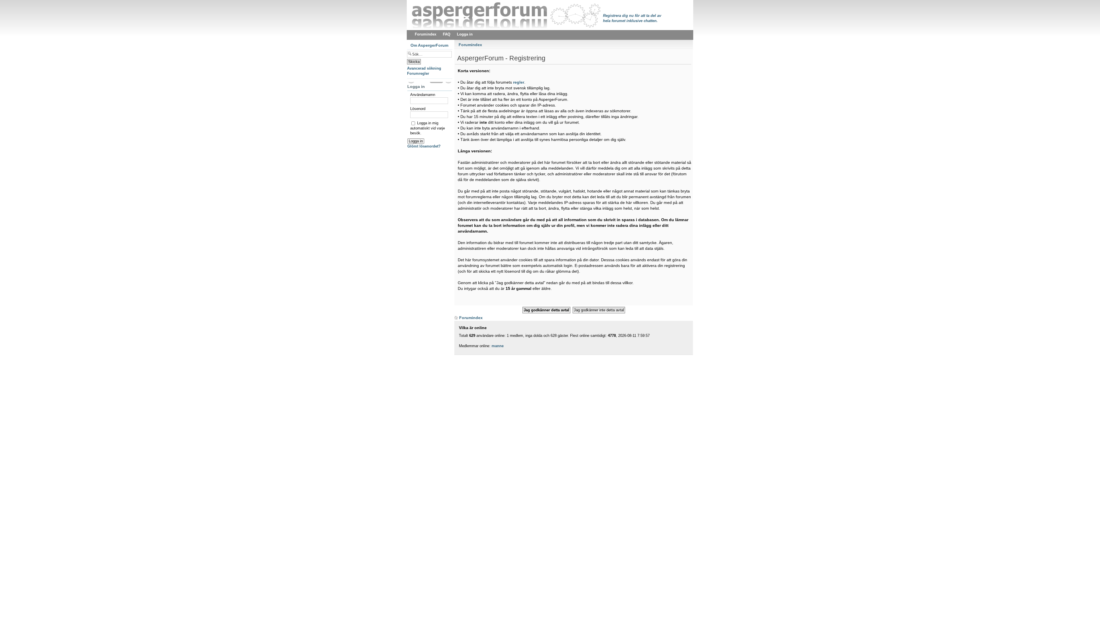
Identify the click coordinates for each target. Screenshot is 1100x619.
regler (518, 82)
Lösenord (417, 109)
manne (498, 346)
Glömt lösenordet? (424, 146)
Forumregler (418, 73)
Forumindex (470, 44)
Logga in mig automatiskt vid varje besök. (427, 128)
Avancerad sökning (424, 68)
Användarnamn (422, 95)
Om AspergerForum (429, 45)
